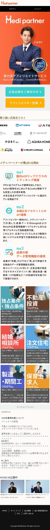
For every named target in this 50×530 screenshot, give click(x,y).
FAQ (18, 513)
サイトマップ (16, 511)
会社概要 (27, 511)
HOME (4, 511)
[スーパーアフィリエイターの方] (25, 106)
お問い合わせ (28, 513)
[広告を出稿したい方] (25, 95)
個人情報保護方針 (41, 511)
